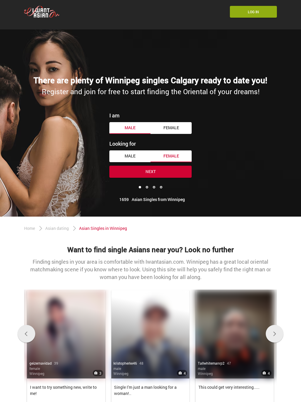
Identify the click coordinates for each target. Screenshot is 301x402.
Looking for (122, 143)
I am (114, 115)
